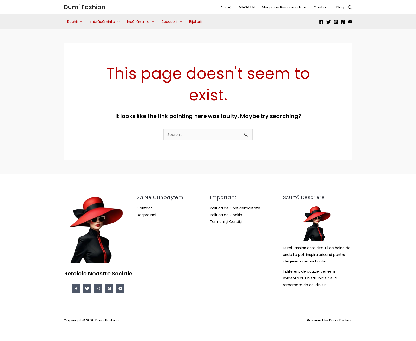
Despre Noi (146, 214)
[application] (80, 21)
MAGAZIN (247, 7)
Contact (321, 7)
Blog (340, 7)
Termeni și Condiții (226, 221)
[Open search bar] (350, 7)
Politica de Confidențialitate (235, 207)
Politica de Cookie (226, 214)
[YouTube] (350, 22)
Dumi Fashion (84, 7)
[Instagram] (336, 22)
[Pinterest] (343, 22)
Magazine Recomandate (284, 7)
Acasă (226, 7)
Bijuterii (195, 21)
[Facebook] (321, 22)
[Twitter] (328, 22)
